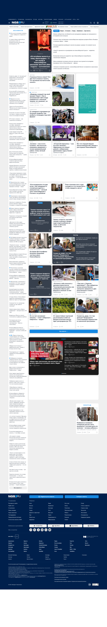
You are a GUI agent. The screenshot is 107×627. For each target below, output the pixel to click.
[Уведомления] (94, 23)
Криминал (51, 505)
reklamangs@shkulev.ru (59, 565)
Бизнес (31, 505)
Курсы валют (68, 19)
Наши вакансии (12, 512)
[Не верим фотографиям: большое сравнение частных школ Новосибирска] (40, 240)
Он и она (67, 503)
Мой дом (50, 512)
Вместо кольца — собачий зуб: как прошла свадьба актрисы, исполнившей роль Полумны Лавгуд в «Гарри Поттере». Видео (76, 351)
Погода (35, 19)
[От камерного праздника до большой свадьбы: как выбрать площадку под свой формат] (63, 116)
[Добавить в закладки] (50, 70)
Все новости (18, 30)
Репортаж (87, 405)
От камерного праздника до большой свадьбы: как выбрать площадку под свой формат (40, 114)
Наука (49, 515)
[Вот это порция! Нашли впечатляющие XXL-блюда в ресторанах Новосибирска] (87, 133)
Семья (66, 519)
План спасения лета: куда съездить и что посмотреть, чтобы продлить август (75, 186)
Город (30, 510)
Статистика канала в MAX (15, 519)
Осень (66, 505)
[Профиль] (98, 23)
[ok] (38, 529)
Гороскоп (60, 19)
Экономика (84, 512)
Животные (32, 517)
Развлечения (68, 515)
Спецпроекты (84, 515)
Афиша (55, 19)
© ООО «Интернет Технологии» (15, 584)
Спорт (82, 503)
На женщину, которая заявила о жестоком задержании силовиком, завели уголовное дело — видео (76, 343)
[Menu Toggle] (9, 23)
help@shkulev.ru (18, 577)
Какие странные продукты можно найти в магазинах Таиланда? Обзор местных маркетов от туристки (40, 276)
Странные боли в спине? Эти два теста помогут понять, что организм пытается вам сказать (40, 79)
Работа (66, 512)
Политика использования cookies (61, 577)
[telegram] (30, 529)
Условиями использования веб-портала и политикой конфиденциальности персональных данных (74, 572)
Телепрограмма (48, 19)
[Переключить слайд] (97, 356)
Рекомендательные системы (60, 579)
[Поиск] (91, 23)
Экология (83, 510)
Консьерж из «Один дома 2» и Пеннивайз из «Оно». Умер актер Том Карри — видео (75, 366)
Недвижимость (12, 19)
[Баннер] (51, 27)
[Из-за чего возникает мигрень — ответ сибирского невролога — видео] (40, 305)
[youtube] (49, 529)
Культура (50, 508)
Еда (30, 515)
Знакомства (28, 19)
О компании (11, 508)
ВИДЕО (63, 339)
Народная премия (85, 517)
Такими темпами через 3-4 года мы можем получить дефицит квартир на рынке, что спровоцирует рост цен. (40, 212)
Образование (51, 519)
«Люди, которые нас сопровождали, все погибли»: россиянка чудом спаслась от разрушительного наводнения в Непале (75, 359)
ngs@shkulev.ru (24, 575)
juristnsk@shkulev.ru (42, 576)
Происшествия (68, 510)
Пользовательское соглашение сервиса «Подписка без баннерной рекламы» (70, 581)
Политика (67, 508)
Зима (49, 503)
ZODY (78, 19)
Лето (49, 510)
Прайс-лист (11, 505)
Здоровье (31, 519)
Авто (30, 503)
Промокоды (21, 19)
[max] (42, 529)
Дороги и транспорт (34, 512)
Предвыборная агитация (14, 517)
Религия (67, 517)
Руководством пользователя (60, 570)
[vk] (34, 529)
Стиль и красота (85, 505)
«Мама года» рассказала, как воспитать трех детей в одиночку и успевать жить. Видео (46, 362)
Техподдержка (12, 515)
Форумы (40, 19)
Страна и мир (84, 508)
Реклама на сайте (12, 503)
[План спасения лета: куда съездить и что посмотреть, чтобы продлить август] (92, 187)
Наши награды (12, 510)
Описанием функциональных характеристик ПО (64, 571)
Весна (30, 508)
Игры (74, 19)
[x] (45, 529)
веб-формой (32, 577)
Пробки (54, 22)
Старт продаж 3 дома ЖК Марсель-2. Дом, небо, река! (16, 132)
